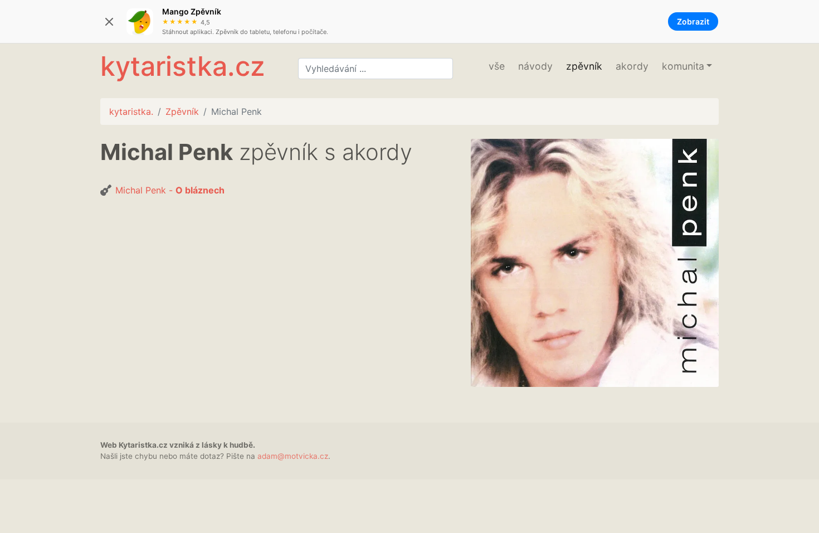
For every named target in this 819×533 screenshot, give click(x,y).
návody (535, 66)
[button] (686, 66)
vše (497, 66)
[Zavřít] (109, 21)
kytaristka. (131, 111)
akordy (632, 66)
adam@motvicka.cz (292, 456)
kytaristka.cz (182, 66)
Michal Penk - (170, 190)
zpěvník (584, 66)
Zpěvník (182, 111)
